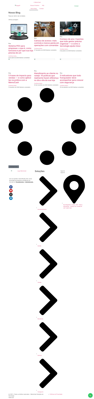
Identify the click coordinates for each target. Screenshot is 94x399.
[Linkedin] (11, 198)
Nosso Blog (34, 8)
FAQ (43, 5)
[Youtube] (11, 190)
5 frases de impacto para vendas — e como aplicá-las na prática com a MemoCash (20, 79)
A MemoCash (37, 2)
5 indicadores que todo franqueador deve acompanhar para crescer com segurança (71, 79)
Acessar (76, 6)
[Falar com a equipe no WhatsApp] (90, 395)
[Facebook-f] (11, 187)
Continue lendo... (12, 56)
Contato (41, 8)
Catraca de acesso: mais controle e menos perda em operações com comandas (46, 43)
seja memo (50, 5)
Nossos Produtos (34, 5)
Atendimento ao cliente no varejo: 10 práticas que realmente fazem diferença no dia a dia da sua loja (46, 76)
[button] (13, 166)
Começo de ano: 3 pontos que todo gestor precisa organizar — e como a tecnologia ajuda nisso (71, 42)
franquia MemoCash (19, 397)
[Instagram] (11, 194)
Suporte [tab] (63, 171)
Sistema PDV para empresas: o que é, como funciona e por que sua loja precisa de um (20, 49)
